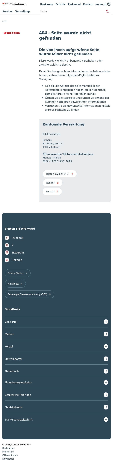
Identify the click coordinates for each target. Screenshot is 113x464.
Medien (9, 334)
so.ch (4, 21)
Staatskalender (14, 407)
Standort (50, 182)
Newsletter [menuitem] (8, 458)
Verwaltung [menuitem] (22, 11)
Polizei (9, 346)
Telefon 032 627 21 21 (58, 173)
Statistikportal (13, 359)
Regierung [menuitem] (46, 4)
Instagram (17, 252)
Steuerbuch (12, 371)
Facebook (17, 238)
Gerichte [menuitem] (60, 4)
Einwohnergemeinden (18, 382)
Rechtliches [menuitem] (8, 448)
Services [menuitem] (7, 11)
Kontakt (50, 191)
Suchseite (61, 109)
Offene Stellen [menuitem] (10, 455)
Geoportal (11, 321)
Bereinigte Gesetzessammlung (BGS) (27, 294)
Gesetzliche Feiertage (18, 395)
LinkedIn (16, 260)
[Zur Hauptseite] (14, 3)
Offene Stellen (15, 273)
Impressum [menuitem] (8, 451)
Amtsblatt (13, 283)
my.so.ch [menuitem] (101, 4)
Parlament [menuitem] (74, 4)
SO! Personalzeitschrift (19, 419)
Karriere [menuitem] (88, 4)
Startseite (69, 97)
